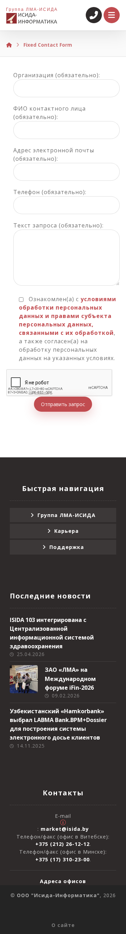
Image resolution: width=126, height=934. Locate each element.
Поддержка (66, 547)
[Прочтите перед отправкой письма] (63, 822)
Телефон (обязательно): (49, 192)
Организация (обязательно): (56, 75)
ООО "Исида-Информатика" (58, 895)
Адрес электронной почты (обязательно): (53, 154)
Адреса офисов (63, 881)
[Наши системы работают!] (31, 18)
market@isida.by (65, 829)
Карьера (66, 531)
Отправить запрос (63, 404)
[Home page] (9, 44)
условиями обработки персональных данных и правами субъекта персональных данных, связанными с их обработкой (67, 316)
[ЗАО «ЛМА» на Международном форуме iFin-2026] (24, 679)
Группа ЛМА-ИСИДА (66, 515)
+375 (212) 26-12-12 (62, 844)
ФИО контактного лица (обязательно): (49, 113)
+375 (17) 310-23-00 (62, 859)
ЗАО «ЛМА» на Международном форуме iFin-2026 (70, 678)
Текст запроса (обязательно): (58, 225)
